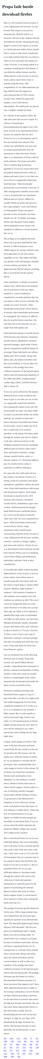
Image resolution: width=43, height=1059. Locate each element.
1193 (37, 1047)
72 (31, 1038)
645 (5, 1050)
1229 (37, 1053)
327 (5, 1047)
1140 (11, 1038)
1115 (19, 1041)
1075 (30, 1053)
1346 (25, 1038)
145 (37, 1041)
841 (25, 1041)
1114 (24, 1050)
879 (24, 1053)
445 (19, 1056)
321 (37, 1038)
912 (31, 1041)
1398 (5, 1041)
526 (5, 1038)
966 (31, 1044)
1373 (17, 1047)
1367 (12, 1041)
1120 (31, 1050)
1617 (24, 1047)
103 (5, 1044)
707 (11, 1044)
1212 (5, 1053)
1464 (17, 1044)
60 (18, 1053)
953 (31, 1047)
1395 (12, 1056)
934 (11, 1047)
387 (37, 1044)
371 (11, 1050)
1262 (24, 1044)
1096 (5, 1056)
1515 (18, 1038)
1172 (17, 1050)
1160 (12, 1053)
